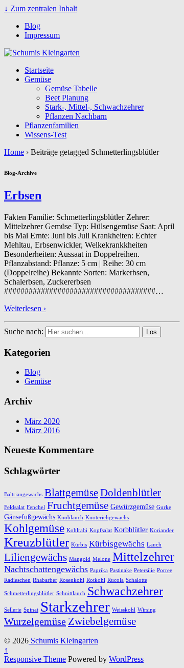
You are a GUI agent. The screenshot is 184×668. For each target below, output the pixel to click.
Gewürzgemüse (132, 506)
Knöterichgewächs (107, 517)
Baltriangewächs (23, 494)
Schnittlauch (70, 593)
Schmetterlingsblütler (29, 593)
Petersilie (144, 570)
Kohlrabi (76, 530)
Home (14, 152)
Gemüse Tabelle (71, 88)
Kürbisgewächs (117, 544)
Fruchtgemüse (77, 505)
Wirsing (146, 610)
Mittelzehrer (143, 556)
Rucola (115, 580)
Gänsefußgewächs (29, 517)
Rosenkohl (71, 580)
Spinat (31, 610)
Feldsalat (14, 507)
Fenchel (36, 507)
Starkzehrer (75, 606)
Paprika (99, 570)
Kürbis (79, 545)
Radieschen (17, 580)
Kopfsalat (100, 530)
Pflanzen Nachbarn (76, 116)
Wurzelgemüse (35, 621)
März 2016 (42, 430)
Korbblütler (131, 529)
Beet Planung (66, 97)
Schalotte (136, 580)
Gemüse (38, 79)
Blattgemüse (71, 493)
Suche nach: (23, 331)
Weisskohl (123, 610)
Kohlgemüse (34, 528)
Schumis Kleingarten (63, 640)
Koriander (162, 530)
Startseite (39, 70)
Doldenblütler (130, 493)
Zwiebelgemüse (102, 621)
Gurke (163, 507)
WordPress (126, 659)
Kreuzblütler (36, 542)
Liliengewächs (35, 557)
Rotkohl (95, 580)
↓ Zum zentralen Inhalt (40, 8)
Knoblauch (70, 517)
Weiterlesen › (25, 308)
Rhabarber (45, 580)
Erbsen (22, 195)
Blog (32, 26)
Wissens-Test (45, 134)
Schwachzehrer (125, 591)
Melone (101, 559)
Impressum (42, 35)
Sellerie (12, 610)
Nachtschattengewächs (46, 569)
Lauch (154, 545)
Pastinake (121, 570)
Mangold (79, 559)
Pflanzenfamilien (52, 125)
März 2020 (42, 421)
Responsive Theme (35, 659)
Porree (164, 570)
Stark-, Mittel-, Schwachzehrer (94, 107)
